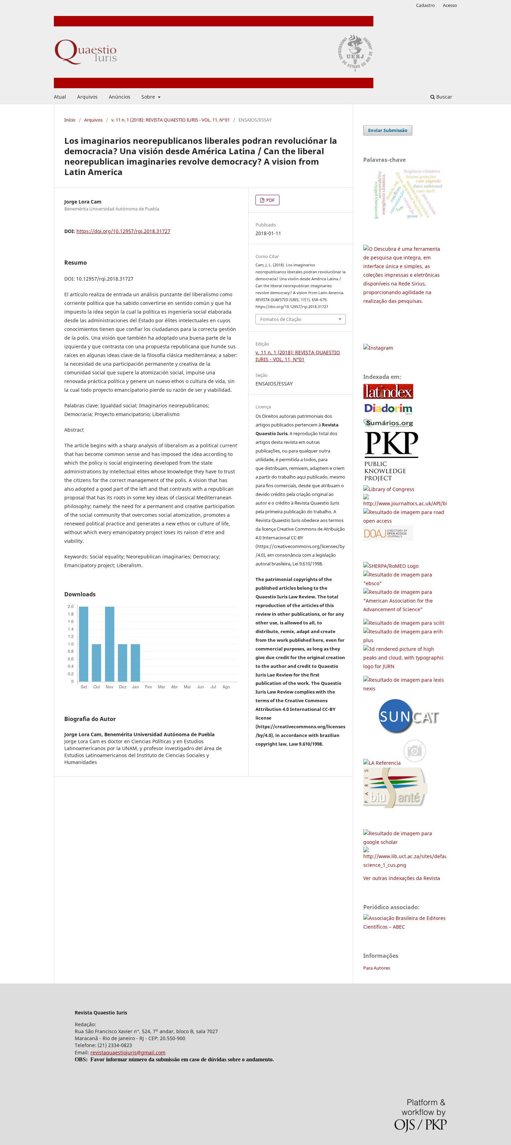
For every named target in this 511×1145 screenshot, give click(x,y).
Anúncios (119, 96)
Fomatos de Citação (280, 319)
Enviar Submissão (387, 130)
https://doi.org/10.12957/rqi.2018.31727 (123, 231)
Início (69, 120)
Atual (60, 96)
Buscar (443, 96)
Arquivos (87, 96)
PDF (270, 200)
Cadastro (425, 5)
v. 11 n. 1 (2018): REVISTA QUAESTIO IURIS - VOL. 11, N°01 (170, 120)
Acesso (450, 5)
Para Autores (376, 968)
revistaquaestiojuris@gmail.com (127, 1052)
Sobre (148, 96)
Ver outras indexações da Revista (401, 878)
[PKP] (393, 480)
